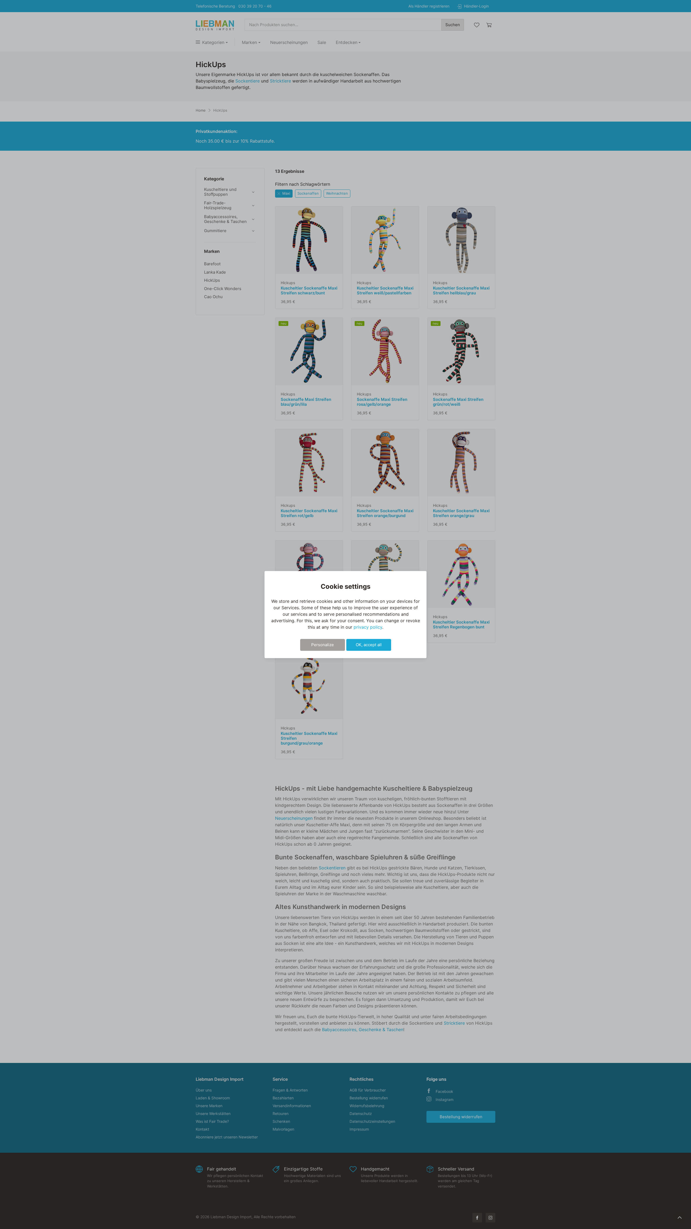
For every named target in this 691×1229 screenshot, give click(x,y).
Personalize (322, 644)
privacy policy (368, 627)
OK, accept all (369, 644)
